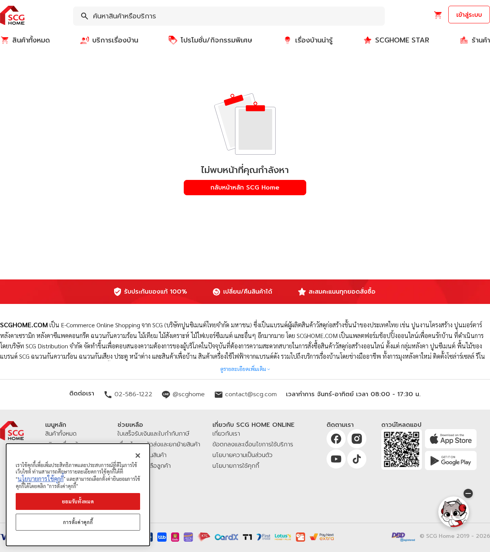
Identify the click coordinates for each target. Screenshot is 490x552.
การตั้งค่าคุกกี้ (78, 522)
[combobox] (229, 16)
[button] (12, 16)
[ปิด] (138, 455)
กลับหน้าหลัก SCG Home (245, 187)
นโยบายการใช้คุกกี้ (41, 479)
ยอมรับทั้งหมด (78, 501)
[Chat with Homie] (453, 512)
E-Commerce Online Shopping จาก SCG (112, 325)
